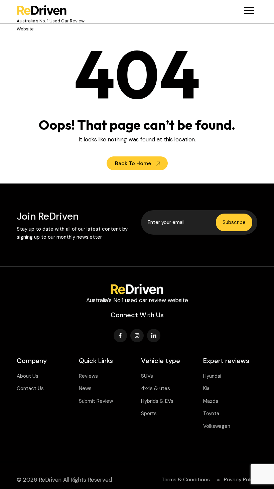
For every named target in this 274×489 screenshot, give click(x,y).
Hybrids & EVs (157, 401)
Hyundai (212, 376)
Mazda (210, 401)
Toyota (211, 413)
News (85, 388)
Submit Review (96, 401)
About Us (27, 376)
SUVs (147, 376)
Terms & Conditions (185, 479)
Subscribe (234, 222)
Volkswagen (216, 426)
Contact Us (30, 388)
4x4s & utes (155, 388)
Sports (149, 413)
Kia (206, 388)
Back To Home (133, 163)
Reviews (88, 376)
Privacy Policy (240, 479)
